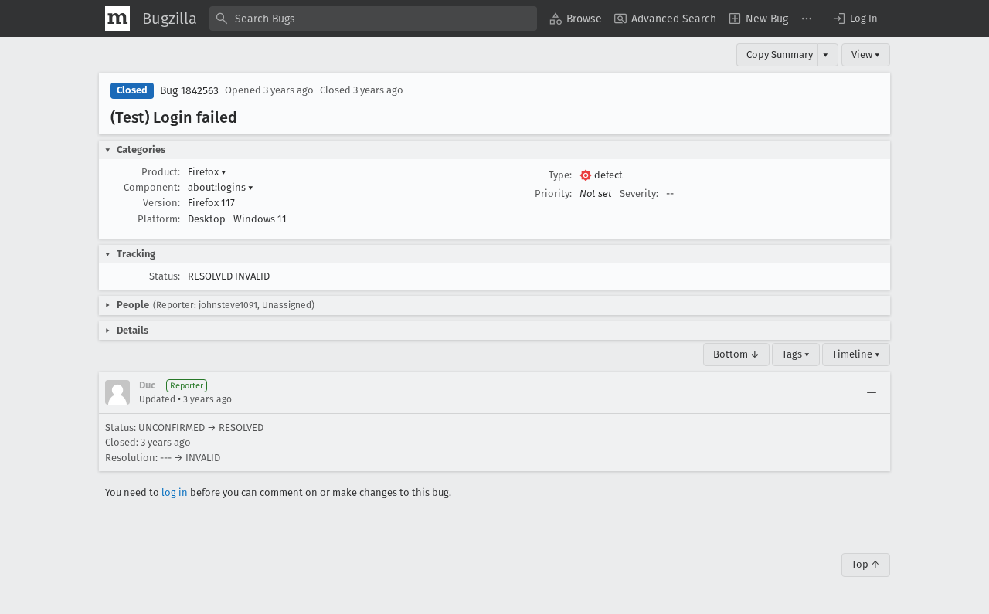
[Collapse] (871, 392)
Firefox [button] (207, 172)
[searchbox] (373, 18)
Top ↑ (865, 564)
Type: (560, 175)
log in (174, 492)
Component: (152, 187)
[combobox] (373, 18)
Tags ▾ (796, 354)
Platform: (159, 219)
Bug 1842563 (189, 90)
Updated (157, 399)
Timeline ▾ (856, 354)
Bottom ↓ (736, 354)
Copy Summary (779, 54)
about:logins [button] (220, 187)
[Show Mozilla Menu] (117, 18)
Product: (160, 172)
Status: (164, 276)
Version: (161, 203)
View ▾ (865, 54)
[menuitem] (575, 18)
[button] (854, 18)
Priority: (553, 193)
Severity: (639, 193)
